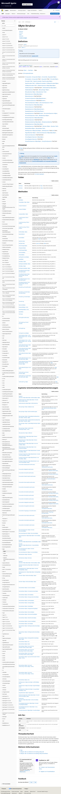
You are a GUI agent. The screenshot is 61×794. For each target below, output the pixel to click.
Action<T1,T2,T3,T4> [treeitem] (6, 41)
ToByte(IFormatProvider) (53, 470)
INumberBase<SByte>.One (24, 641)
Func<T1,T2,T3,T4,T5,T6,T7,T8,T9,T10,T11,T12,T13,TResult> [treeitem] (8, 299)
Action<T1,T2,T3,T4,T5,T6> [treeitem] (7, 45)
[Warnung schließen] (59, 2)
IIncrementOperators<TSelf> (31, 115)
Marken (20, 793)
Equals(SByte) (21, 237)
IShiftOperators (28, 130)
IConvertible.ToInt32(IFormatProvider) (26, 495)
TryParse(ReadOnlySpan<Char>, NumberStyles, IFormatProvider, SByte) (25, 363)
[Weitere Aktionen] (58, 22)
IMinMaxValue (42, 115)
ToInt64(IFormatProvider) (53, 500)
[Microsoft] (2, 10)
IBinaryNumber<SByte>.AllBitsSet (25, 432)
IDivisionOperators (29, 104)
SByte (39, 77)
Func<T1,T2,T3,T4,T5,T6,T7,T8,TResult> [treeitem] (8, 281)
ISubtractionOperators (42, 132)
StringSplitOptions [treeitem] (6, 586)
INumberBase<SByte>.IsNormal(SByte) (26, 612)
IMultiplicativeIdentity (30, 122)
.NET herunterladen (55, 13)
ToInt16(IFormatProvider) (53, 493)
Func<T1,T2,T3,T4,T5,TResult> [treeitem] (8, 271)
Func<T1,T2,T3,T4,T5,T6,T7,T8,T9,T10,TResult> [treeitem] (8, 288)
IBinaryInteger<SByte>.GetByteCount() (26, 406)
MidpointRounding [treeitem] (6, 454)
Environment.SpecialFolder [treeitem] (7, 228)
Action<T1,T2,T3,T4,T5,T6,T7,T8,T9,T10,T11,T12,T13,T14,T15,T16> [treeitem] (8, 78)
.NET (23, 21)
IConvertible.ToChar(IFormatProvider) (26, 472)
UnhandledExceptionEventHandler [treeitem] (8, 667)
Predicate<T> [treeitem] (5, 518)
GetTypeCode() (22, 243)
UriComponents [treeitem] (5, 674)
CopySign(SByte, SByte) (23, 214)
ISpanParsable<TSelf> (30, 83)
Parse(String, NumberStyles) (24, 296)
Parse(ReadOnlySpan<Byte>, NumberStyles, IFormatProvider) (24, 275)
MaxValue (36, 159)
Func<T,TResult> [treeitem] (5, 262)
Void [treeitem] (3, 721)
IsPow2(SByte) (21, 254)
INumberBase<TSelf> (40, 128)
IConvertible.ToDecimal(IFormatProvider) (27, 482)
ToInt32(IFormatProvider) (53, 496)
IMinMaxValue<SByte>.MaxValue (25, 554)
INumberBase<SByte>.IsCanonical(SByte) (27, 587)
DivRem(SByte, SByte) (23, 231)
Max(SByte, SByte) (22, 261)
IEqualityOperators (29, 109)
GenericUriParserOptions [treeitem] (7, 331)
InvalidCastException (51, 478)
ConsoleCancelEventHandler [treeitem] (8, 162)
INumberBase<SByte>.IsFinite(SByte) (26, 594)
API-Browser (27, 21)
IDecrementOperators (30, 102)
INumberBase (28, 128)
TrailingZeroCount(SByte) (24, 333)
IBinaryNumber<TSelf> (41, 92)
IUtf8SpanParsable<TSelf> (31, 85)
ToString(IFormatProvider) (24, 317)
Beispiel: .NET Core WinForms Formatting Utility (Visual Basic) (34, 753)
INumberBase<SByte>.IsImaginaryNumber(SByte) (29, 597)
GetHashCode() (22, 241)
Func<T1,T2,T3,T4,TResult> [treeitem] (7, 269)
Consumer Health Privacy (42, 791)
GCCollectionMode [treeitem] (6, 318)
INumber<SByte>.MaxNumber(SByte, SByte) (27, 575)
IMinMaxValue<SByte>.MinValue (25, 557)
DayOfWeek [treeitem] (4, 197)
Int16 (56, 156)
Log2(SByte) (21, 259)
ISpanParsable (45, 81)
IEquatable (50, 77)
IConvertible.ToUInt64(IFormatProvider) (26, 525)
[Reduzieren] (15, 21)
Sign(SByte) (21, 311)
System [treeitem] (3, 28)
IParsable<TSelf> (29, 81)
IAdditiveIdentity (46, 87)
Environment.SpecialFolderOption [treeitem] (6, 231)
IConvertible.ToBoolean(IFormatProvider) (27, 464)
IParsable (52, 79)
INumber (45, 126)
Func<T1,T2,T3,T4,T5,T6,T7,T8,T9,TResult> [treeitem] (8, 285)
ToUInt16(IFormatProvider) (47, 518)
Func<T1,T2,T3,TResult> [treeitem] (7, 266)
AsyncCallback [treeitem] (5, 124)
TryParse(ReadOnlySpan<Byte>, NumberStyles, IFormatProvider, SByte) (25, 349)
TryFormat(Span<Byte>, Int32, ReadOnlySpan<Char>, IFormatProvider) (25, 336)
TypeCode (38, 243)
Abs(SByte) (21, 200)
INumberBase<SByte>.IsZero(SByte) (26, 623)
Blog (21, 791)
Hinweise (21, 32)
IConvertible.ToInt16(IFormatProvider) (26, 491)
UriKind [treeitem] (3, 685)
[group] (38, 66)
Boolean (43, 98)
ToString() (21, 314)
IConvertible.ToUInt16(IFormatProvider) (26, 515)
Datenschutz (32, 791)
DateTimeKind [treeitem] (5, 192)
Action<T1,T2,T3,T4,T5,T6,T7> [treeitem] (8, 47)
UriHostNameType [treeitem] (6, 683)
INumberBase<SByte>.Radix (24, 643)
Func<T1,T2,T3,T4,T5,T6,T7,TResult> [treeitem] (8, 277)
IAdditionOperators (42, 85)
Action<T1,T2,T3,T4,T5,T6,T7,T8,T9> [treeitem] (8, 53)
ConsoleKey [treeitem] (4, 166)
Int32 (37, 130)
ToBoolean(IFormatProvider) (47, 467)
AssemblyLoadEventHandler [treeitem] (8, 121)
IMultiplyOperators (29, 124)
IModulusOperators (29, 117)
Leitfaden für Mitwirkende (25, 771)
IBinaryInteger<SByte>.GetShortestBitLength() (28, 411)
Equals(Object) (22, 234)
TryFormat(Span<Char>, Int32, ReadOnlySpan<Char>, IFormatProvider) (25, 341)
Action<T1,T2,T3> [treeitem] (5, 39)
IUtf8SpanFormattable (41, 83)
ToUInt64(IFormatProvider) (47, 527)
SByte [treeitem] (4, 551)
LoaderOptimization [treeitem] (6, 424)
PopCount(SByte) (22, 305)
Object (25, 70)
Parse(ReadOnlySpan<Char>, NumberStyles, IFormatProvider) (24, 283)
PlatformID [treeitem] (4, 512)
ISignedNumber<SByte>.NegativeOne (26, 692)
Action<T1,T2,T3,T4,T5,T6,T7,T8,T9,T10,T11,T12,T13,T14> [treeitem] (8, 71)
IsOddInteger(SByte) (23, 250)
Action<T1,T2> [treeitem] (5, 36)
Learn (19, 21)
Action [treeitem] (3, 32)
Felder (20, 34)
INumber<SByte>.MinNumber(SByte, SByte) (27, 581)
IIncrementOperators (49, 113)
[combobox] (8, 23)
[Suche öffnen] (54, 10)
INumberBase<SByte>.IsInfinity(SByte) (26, 600)
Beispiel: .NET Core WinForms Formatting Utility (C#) (32, 751)
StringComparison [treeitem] (6, 582)
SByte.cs (23, 47)
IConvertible (44, 77)
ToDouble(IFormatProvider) (47, 489)
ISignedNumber (28, 132)
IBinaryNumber (28, 92)
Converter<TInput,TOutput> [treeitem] (7, 184)
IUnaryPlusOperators (30, 141)
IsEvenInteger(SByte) (23, 245)
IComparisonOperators (30, 98)
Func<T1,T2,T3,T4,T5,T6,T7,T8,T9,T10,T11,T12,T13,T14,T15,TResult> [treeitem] (8, 308)
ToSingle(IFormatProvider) (47, 508)
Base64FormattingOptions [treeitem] (7, 134)
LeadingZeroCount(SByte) (24, 257)
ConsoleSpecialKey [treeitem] (6, 173)
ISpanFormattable (37, 81)
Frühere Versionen (15, 791)
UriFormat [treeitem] (4, 678)
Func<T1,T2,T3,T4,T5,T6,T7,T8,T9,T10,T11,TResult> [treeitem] (8, 292)
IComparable (28, 77)
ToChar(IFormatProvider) (53, 474)
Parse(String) (21, 301)
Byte (20, 157)
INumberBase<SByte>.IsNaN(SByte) (26, 606)
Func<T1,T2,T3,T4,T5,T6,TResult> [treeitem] (8, 274)
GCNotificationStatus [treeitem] (6, 327)
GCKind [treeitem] (3, 322)
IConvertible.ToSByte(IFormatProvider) (26, 502)
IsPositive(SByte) (22, 252)
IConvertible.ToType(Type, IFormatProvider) (27, 510)
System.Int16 (35, 56)
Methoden (21, 36)
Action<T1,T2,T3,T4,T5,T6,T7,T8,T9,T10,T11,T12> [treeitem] (8, 63)
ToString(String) (22, 328)
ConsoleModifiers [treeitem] (5, 171)
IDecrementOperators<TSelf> (46, 102)
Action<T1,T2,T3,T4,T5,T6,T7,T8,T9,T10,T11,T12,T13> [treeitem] (8, 67)
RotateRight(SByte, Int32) (24, 309)
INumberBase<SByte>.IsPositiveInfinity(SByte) (28, 614)
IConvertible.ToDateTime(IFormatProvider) (27, 476)
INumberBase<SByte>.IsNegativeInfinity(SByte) (28, 608)
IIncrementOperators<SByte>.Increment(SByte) (28, 552)
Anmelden (57, 10)
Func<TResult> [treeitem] (5, 260)
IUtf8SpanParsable (50, 83)
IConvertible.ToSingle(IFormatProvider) (26, 506)
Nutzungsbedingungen (5, 793)
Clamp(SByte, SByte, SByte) (24, 202)
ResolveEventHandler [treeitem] (6, 538)
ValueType (30, 70)
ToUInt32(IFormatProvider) (47, 522)
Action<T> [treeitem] (4, 34)
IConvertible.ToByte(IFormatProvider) (26, 469)
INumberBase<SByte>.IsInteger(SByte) (26, 602)
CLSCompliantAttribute (28, 73)
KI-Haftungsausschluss (5, 791)
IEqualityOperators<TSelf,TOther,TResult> (34, 111)
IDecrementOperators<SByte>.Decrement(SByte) (28, 533)
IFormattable (28, 79)
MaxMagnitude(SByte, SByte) (24, 263)
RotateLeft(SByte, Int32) (23, 307)
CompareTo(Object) (22, 205)
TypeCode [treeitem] (4, 640)
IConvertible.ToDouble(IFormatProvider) (27, 487)
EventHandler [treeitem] (5, 238)
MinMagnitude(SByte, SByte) (24, 268)
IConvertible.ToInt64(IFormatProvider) (26, 498)
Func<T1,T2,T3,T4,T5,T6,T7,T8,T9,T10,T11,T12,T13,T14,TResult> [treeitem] (8, 303)
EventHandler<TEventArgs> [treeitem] (7, 240)
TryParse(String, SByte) (23, 381)
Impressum (14, 793)
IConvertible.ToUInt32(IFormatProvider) (26, 520)
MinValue (21, 188)
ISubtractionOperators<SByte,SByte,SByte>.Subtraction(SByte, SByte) (28, 700)
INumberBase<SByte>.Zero (24, 679)
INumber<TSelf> (54, 126)
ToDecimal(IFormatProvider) (47, 484)
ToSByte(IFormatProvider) (53, 503)
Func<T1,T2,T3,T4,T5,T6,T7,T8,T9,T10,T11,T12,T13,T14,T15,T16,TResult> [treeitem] (8, 313)
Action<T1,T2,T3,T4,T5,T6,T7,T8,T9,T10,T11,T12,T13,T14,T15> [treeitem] (8, 74)
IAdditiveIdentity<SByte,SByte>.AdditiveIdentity (28, 403)
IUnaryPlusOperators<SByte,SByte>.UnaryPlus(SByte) (29, 710)
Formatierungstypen (39, 174)
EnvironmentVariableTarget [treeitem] (7, 234)
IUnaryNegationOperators (31, 137)
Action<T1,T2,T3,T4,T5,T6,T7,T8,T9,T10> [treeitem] (8, 56)
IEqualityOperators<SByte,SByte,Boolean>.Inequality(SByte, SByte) (29, 545)
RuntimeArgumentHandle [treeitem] (7, 540)
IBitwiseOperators (29, 94)
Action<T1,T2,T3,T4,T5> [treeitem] (6, 43)
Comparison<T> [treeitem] (5, 155)
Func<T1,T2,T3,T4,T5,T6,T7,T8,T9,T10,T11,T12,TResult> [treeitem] (8, 296)
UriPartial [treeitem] (4, 689)
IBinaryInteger (42, 89)
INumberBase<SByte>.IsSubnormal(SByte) (27, 621)
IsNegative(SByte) (22, 247)
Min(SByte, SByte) (22, 266)
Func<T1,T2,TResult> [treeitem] (6, 264)
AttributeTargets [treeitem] (5, 128)
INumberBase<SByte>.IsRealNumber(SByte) (27, 617)
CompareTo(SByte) (22, 209)
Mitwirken (27, 791)
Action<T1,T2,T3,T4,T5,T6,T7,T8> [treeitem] (8, 49)
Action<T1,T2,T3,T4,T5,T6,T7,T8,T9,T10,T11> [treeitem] (8, 60)
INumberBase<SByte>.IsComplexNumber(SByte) (28, 591)
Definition (21, 31)
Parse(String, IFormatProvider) (25, 287)
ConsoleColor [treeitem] (5, 164)
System (25, 44)
